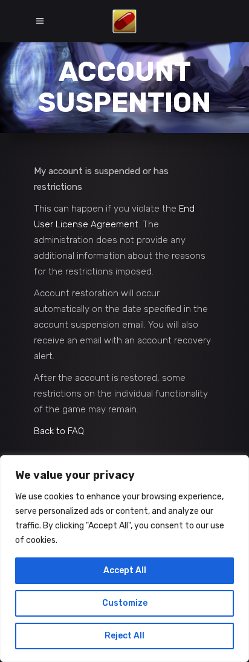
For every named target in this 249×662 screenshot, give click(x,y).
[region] (124, 558)
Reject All (124, 636)
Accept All (124, 570)
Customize (124, 603)
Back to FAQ (59, 431)
